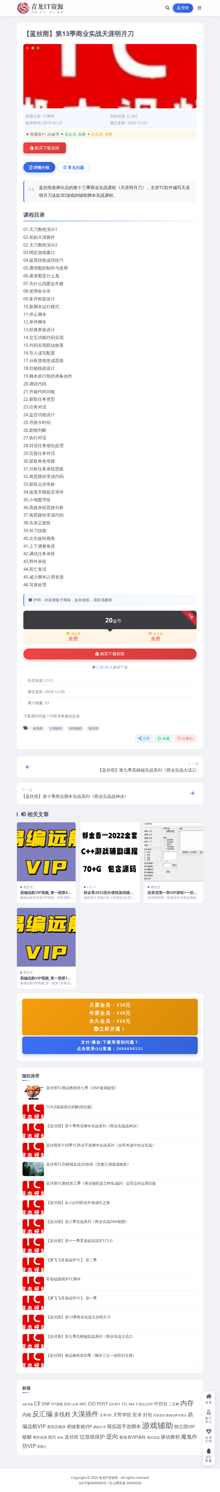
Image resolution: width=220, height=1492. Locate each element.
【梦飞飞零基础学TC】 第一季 (71, 1298)
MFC (83, 1404)
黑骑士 (42, 1446)
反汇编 (42, 1413)
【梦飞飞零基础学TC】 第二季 (71, 1259)
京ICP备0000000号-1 (94, 1483)
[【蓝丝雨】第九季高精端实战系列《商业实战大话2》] (33, 1341)
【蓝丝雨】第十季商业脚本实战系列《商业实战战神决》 (93, 1125)
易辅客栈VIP (79, 1426)
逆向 (112, 1436)
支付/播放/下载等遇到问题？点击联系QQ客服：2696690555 (110, 1045)
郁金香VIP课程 (132, 1437)
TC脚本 (49, 116)
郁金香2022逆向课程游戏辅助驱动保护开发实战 (109, 895)
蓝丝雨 (93, 728)
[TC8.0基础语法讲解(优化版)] (33, 1111)
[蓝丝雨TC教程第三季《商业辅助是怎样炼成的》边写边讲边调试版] (33, 1188)
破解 (27, 1437)
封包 (147, 1414)
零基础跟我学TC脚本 (63, 1278)
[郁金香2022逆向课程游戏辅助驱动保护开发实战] (109, 851)
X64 (131, 1404)
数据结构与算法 (176, 1415)
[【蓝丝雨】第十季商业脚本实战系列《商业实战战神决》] (33, 1130)
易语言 (28, 887)
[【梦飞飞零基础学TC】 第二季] (33, 1265)
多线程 (38, 728)
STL (124, 1404)
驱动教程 (170, 1437)
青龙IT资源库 (108, 1477)
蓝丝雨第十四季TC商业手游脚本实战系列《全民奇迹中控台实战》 (101, 1145)
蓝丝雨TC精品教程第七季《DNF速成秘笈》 (82, 1087)
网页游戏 (40, 1437)
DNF (46, 1404)
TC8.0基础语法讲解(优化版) (69, 1106)
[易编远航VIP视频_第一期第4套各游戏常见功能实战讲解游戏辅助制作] (46, 851)
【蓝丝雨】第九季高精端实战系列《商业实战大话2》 (90, 1336)
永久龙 (158, 634)
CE (37, 1403)
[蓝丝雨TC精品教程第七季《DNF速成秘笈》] (33, 1092)
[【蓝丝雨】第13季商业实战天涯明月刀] (33, 1322)
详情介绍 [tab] (41, 167)
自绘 (60, 1437)
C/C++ (91, 887)
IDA (67, 1404)
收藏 (166, 738)
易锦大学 (99, 1427)
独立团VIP (184, 1426)
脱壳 (52, 1437)
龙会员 (75, 634)
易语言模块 (56, 1426)
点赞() (187, 738)
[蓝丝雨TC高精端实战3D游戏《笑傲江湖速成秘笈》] (33, 1169)
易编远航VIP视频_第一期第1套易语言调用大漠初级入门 (45, 980)
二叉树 (174, 1404)
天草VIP (106, 1415)
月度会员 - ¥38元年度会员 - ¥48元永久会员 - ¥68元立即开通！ (110, 1017)
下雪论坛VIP (144, 1404)
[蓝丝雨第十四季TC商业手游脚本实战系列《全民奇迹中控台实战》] (33, 1150)
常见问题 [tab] (76, 167)
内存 (187, 1402)
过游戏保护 (92, 1436)
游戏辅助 (75, 728)
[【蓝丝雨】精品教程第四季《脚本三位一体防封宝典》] (33, 1360)
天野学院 (122, 1415)
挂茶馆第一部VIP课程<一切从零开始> (172, 895)
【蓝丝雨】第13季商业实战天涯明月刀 (78, 1317)
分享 (146, 738)
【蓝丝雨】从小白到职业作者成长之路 (78, 1202)
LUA (74, 1404)
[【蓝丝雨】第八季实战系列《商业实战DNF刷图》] (33, 1226)
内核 (26, 1414)
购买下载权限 (47, 148)
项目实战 (153, 1437)
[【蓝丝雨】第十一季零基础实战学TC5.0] (33, 1245)
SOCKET (114, 1404)
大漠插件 (55, 728)
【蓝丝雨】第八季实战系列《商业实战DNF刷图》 (87, 1221)
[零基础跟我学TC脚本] (33, 1284)
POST (102, 1404)
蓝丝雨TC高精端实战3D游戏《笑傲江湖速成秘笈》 (88, 1164)
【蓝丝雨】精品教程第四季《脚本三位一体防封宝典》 (91, 1355)
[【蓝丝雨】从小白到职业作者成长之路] (33, 1207)
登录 (185, 8)
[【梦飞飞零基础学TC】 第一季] (33, 1303)
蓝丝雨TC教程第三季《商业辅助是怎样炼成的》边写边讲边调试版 (101, 1183)
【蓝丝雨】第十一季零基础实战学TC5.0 (79, 1240)
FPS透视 (57, 1404)
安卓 (137, 1414)
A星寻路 (27, 1404)
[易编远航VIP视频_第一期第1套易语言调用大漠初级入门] (46, 937)
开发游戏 (159, 1415)
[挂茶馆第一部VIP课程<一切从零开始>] (173, 851)
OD (92, 1403)
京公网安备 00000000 (125, 1483)
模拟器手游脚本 (124, 1426)
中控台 (161, 1403)
